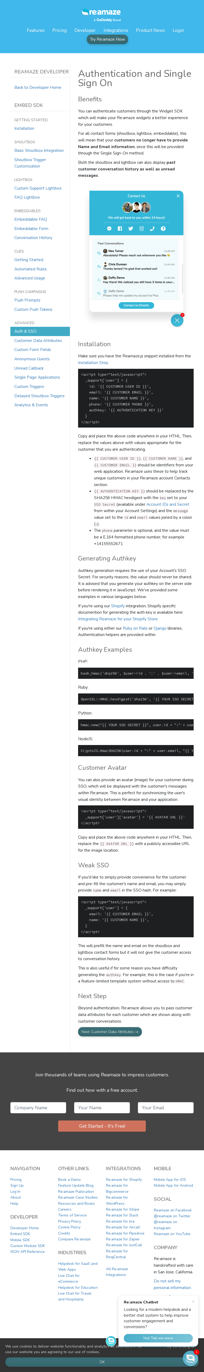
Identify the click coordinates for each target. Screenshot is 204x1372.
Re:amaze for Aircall (123, 1227)
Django (160, 628)
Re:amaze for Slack (122, 1215)
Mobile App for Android (173, 1185)
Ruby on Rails (135, 628)
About (15, 1197)
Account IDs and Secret (167, 504)
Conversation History (33, 237)
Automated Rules (30, 269)
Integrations (116, 30)
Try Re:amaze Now (107, 39)
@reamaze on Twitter (172, 1216)
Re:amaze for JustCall (124, 1245)
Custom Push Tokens (33, 309)
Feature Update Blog (76, 1185)
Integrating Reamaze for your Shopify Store (118, 619)
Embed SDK (20, 1233)
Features (36, 30)
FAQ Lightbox (27, 197)
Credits (64, 1233)
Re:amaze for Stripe (122, 1209)
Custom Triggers (29, 386)
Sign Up (17, 1185)
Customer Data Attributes (38, 340)
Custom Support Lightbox (38, 188)
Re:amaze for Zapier (123, 1239)
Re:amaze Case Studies (78, 1197)
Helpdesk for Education (78, 1287)
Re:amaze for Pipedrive (125, 1233)
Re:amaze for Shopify (124, 1179)
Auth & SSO (25, 331)
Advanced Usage (29, 278)
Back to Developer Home (37, 87)
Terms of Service (72, 1215)
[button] (190, 1358)
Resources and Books (76, 1203)
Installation (24, 128)
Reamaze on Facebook (173, 1210)
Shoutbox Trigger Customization (30, 163)
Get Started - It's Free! (102, 1126)
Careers (64, 1209)
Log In (15, 1191)
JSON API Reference (27, 1251)
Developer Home (24, 1228)
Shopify (118, 606)
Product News (150, 30)
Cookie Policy (69, 1227)
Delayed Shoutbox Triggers (39, 396)
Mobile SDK (20, 1240)
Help (14, 1203)
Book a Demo (69, 1179)
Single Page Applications (37, 377)
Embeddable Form (31, 228)
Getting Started (28, 259)
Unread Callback (29, 368)
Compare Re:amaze (74, 1239)
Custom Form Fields (32, 349)
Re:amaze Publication (76, 1191)
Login (178, 30)
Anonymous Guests (32, 359)
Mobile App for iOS (170, 1179)
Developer (85, 30)
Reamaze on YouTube (172, 1233)
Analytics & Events (31, 405)
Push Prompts (27, 300)
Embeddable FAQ (30, 219)
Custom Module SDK (27, 1245)
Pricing (59, 30)
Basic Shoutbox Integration (39, 150)
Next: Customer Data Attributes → (110, 1031)
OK (102, 1362)
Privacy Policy (69, 1221)
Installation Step (93, 362)
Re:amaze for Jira (120, 1221)
